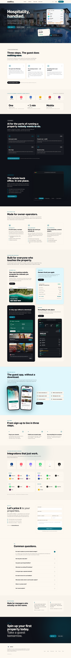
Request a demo (49, 530)
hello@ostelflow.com (15, 526)
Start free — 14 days (20, 27)
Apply (48, 652)
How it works (40, 1)
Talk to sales (35, 1)
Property (53, 199)
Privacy (59, 652)
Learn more (11, 285)
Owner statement (58, 199)
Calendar (36, 199)
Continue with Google (14, 405)
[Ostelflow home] (10, 1)
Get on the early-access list (14, 158)
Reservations (41, 199)
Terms (63, 652)
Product (25, 1)
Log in (56, 1)
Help (56, 652)
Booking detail (47, 199)
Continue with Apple (13, 407)
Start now (60, 1)
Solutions (29, 1)
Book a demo (10, 27)
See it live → (29, 27)
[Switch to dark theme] (53, 2)
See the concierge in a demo (13, 82)
